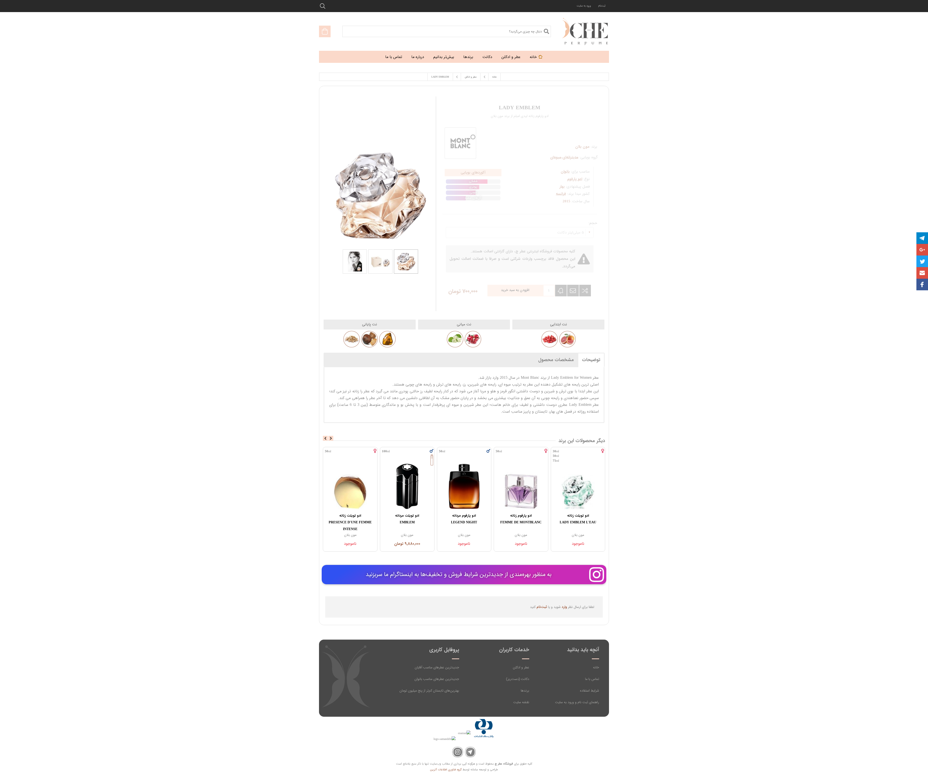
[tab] (591, 360)
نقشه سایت (521, 702)
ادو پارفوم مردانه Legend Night (464, 519)
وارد (564, 607)
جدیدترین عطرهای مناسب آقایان (437, 667)
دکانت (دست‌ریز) (517, 679)
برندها (525, 690)
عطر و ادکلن (521, 667)
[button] (922, 273)
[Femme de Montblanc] (521, 486)
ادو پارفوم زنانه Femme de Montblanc (521, 519)
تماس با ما (592, 679)
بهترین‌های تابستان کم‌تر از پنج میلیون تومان (429, 690)
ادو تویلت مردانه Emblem (407, 519)
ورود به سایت (584, 6)
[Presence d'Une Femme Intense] (350, 486)
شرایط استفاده (589, 690)
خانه (596, 667)
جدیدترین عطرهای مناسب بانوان (436, 679)
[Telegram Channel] (470, 752)
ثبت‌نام (601, 6)
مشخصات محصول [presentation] (556, 360)
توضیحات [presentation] (591, 360)
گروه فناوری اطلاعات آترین (446, 769)
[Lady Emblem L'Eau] (578, 486)
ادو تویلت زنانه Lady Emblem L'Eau (578, 519)
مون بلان (578, 535)
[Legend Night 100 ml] (464, 486)
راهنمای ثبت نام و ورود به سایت (577, 702)
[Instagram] (457, 752)
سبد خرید (325, 31)
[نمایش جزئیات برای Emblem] (407, 486)
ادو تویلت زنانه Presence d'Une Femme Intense (350, 522)
